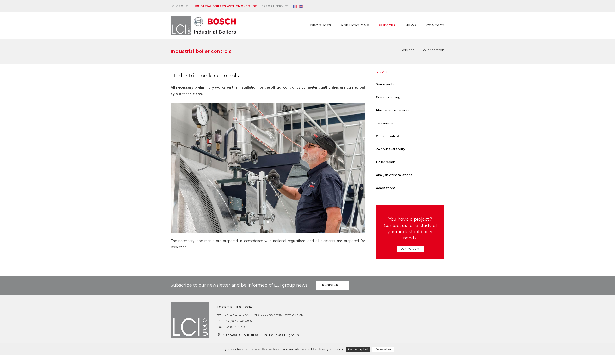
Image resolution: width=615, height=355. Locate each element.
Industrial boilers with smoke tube (224, 6)
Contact (435, 25)
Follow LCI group (283, 335)
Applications (355, 25)
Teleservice (384, 123)
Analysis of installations (394, 175)
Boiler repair (385, 162)
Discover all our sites (240, 335)
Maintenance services (392, 110)
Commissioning (388, 97)
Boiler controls (388, 136)
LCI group (179, 6)
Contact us (409, 248)
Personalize (383, 349)
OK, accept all (358, 349)
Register (331, 285)
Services (387, 25)
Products (320, 25)
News (411, 25)
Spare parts (385, 84)
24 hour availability (390, 149)
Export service (275, 6)
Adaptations (385, 188)
